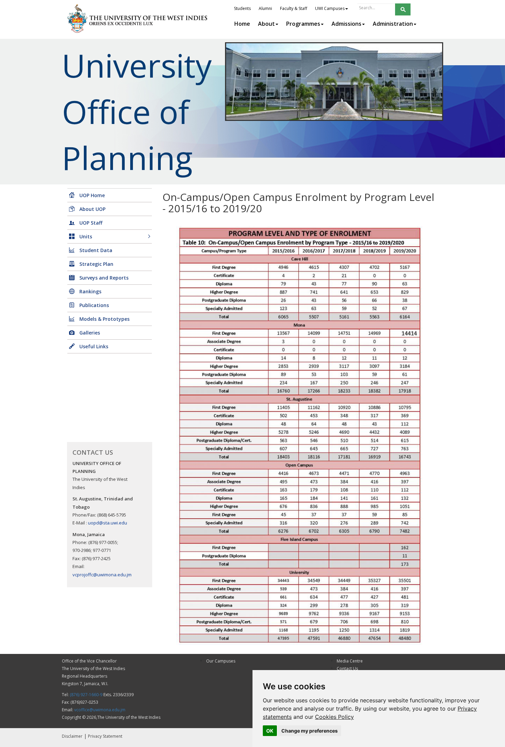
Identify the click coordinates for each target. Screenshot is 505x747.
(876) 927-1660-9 (86, 695)
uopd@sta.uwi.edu (107, 523)
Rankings (90, 291)
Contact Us (347, 668)
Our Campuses (220, 661)
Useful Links (93, 346)
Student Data (95, 250)
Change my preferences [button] (309, 731)
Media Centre (350, 661)
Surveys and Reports (103, 277)
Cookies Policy (334, 716)
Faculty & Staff (293, 8)
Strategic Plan (96, 264)
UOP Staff (90, 222)
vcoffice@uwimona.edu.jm (99, 710)
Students (242, 8)
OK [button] (269, 731)
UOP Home (92, 195)
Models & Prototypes (104, 319)
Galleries (89, 332)
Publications (94, 305)
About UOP (92, 209)
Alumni (265, 8)
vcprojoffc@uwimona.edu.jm (102, 574)
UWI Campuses (330, 8)
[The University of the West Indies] (138, 18)
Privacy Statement (105, 736)
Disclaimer (72, 736)
